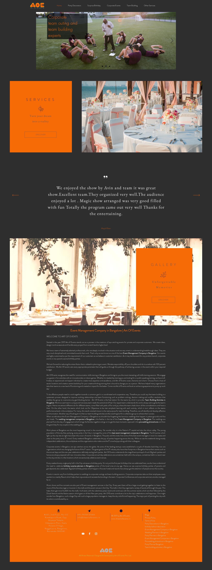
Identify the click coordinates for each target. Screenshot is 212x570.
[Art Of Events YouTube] (83, 533)
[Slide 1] (102, 66)
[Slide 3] (109, 66)
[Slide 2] (105, 66)
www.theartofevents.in (121, 518)
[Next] (172, 40)
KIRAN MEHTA (106, 228)
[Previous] (40, 40)
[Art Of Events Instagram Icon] (96, 533)
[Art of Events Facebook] (89, 533)
